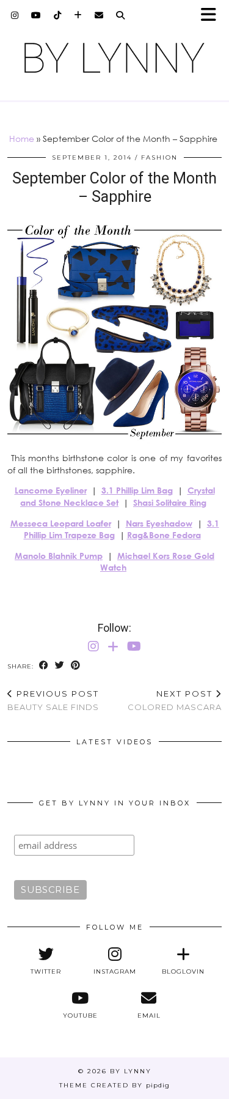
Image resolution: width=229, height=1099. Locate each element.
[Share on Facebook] (44, 666)
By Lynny (130, 1071)
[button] (212, 15)
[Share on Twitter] (60, 666)
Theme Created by (114, 1085)
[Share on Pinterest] (76, 666)
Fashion (159, 157)
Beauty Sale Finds (53, 700)
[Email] (99, 15)
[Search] (120, 15)
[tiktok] (58, 15)
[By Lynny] (114, 57)
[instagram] (15, 15)
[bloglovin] (78, 15)
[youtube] (36, 15)
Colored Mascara (175, 700)
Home (21, 138)
